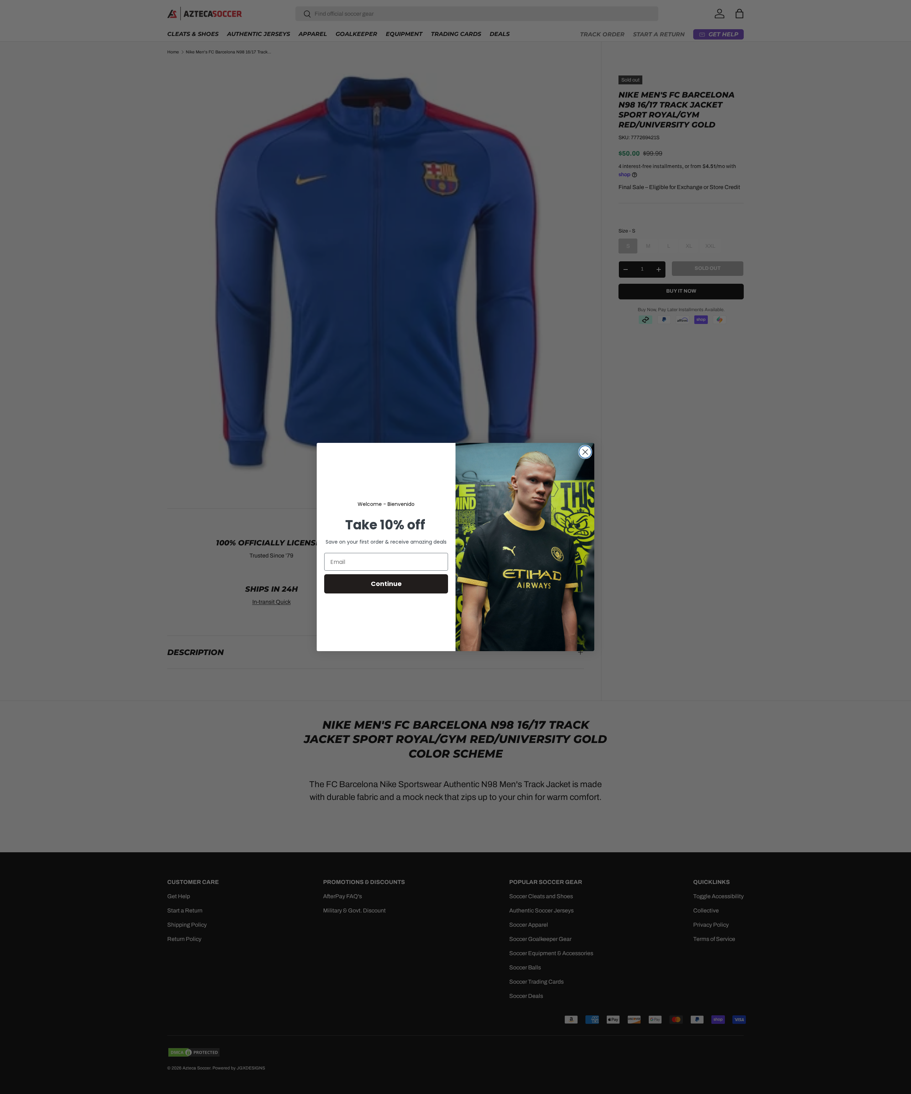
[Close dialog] (585, 452)
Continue (386, 583)
